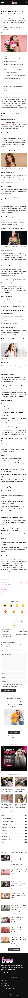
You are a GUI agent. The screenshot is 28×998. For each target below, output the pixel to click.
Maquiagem (4, 830)
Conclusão (6, 90)
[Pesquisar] (26, 2)
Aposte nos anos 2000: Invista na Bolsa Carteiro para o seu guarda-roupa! (18, 907)
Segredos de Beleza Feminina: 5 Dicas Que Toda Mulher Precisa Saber (19, 871)
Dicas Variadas (4, 824)
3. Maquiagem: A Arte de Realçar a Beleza (13, 64)
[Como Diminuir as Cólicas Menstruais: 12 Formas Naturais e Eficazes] (21, 782)
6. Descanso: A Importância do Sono (12, 72)
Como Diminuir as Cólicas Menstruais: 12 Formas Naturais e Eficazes (20, 789)
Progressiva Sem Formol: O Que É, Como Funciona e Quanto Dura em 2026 (7, 789)
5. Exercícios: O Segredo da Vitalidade (12, 69)
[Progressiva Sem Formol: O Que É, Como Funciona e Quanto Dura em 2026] (7, 782)
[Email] (14, 625)
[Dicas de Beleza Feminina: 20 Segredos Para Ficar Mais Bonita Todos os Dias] (21, 798)
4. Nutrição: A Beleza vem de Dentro (12, 67)
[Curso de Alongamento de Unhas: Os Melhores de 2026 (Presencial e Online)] (7, 798)
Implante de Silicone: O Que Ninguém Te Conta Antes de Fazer (18, 895)
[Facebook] (14, 621)
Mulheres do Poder (17, 911)
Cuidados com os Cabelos (7, 821)
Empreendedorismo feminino (8, 827)
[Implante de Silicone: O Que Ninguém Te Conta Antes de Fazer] (5, 896)
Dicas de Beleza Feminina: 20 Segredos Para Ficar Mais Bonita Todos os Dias (20, 806)
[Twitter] (18, 621)
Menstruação (4, 833)
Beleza (2, 9)
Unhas (2, 842)
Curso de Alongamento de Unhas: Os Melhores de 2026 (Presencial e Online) (7, 806)
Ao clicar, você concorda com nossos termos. (15, 736)
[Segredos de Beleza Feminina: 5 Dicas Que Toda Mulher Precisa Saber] (5, 872)
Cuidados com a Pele (6, 818)
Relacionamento (5, 836)
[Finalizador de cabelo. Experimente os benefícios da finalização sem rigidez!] (5, 884)
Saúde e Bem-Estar (5, 839)
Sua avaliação (5, 650)
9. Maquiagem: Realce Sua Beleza (11, 81)
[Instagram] (7, 972)
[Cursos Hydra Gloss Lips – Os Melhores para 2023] (5, 930)
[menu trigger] (3, 2)
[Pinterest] (21, 621)
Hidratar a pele (8, 124)
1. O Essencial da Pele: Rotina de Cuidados (13, 58)
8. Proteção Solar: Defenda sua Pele (12, 78)
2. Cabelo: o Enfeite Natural (10, 61)
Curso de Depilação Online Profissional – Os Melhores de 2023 (18, 939)
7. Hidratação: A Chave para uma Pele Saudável (14, 75)
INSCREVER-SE (14, 732)
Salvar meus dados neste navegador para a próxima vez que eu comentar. (13, 685)
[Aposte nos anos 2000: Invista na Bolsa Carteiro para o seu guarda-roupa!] (5, 908)
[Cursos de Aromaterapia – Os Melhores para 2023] (5, 920)
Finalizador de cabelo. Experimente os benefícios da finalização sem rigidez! (18, 883)
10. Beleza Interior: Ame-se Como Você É (13, 83)
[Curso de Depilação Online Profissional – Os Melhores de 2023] (5, 940)
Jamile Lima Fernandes (8, 32)
